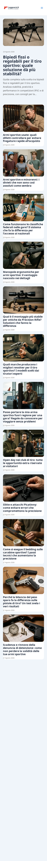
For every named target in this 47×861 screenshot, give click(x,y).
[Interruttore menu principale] (41, 7)
